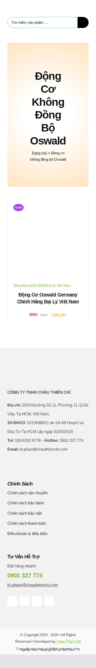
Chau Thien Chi (68, 641)
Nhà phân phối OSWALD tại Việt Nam (42, 285)
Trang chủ (39, 153)
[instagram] (37, 601)
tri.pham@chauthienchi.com (32, 585)
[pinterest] (49, 601)
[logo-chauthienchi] (26, 5)
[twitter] (25, 601)
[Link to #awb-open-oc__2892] (87, 7)
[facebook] (12, 601)
